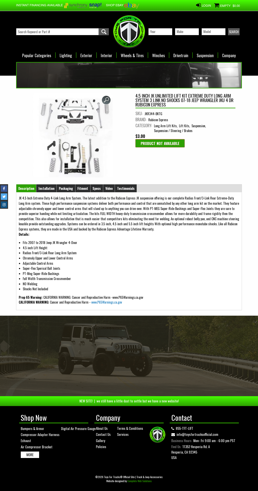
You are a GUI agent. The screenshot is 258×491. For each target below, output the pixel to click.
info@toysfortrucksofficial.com (197, 434)
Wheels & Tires (132, 54)
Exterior (86, 54)
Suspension (205, 54)
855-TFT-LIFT (184, 428)
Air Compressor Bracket (36, 446)
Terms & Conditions (130, 428)
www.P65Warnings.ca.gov (106, 302)
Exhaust (26, 440)
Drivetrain (180, 54)
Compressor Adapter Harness (40, 434)
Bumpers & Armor (32, 428)
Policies (101, 446)
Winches (158, 54)
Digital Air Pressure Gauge (78, 428)
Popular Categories (36, 54)
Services (123, 434)
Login (206, 5)
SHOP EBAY (115, 5)
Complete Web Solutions (139, 481)
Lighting (66, 54)
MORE (29, 454)
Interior (106, 54)
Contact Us (103, 434)
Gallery (100, 440)
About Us (102, 428)
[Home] (129, 32)
